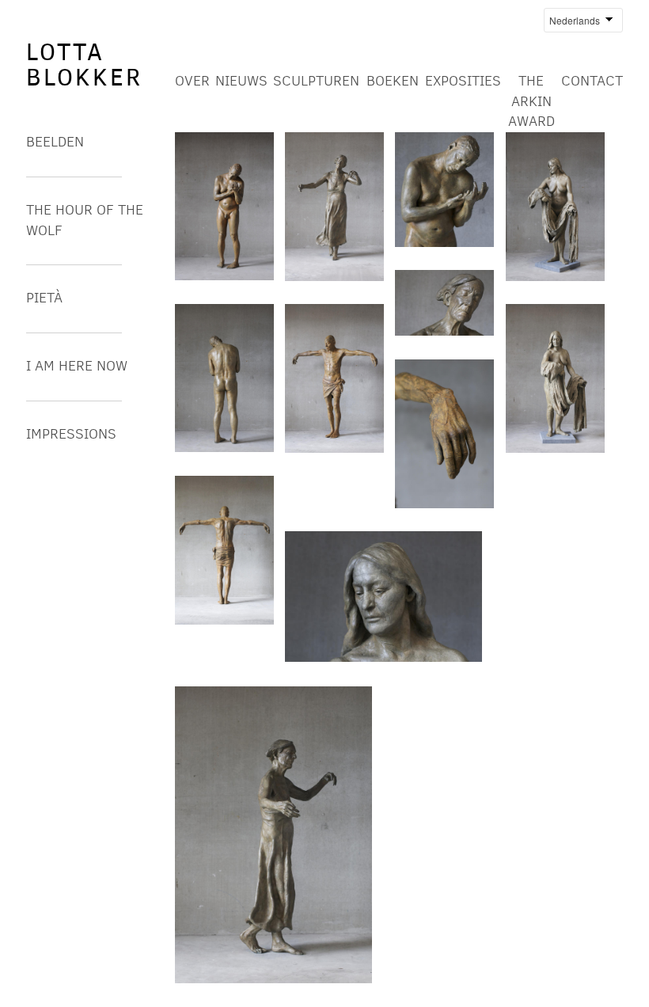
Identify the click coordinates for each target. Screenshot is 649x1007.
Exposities (463, 80)
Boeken (392, 80)
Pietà (44, 297)
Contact (592, 80)
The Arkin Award (531, 101)
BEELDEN (55, 141)
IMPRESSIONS (71, 433)
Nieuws (241, 80)
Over (192, 80)
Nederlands (572, 20)
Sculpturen (316, 80)
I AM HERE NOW (76, 365)
